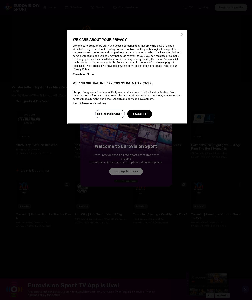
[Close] (182, 34)
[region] (127, 77)
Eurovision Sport (83, 74)
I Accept (140, 114)
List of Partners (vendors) (89, 103)
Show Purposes (110, 114)
